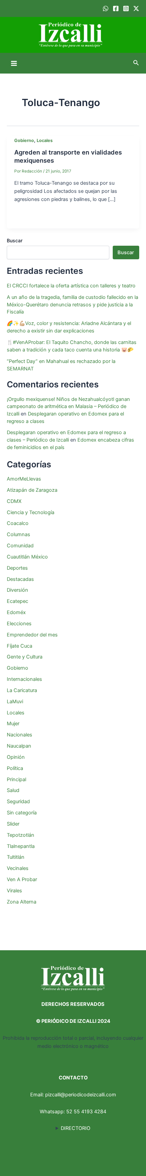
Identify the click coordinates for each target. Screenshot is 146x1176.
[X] (48, 217)
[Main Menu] (14, 63)
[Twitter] (136, 8)
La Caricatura (22, 690)
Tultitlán (15, 857)
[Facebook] (116, 8)
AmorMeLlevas (24, 479)
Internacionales (24, 679)
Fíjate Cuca (19, 646)
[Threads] (89, 217)
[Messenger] (75, 217)
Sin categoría (22, 813)
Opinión (16, 757)
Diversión (17, 590)
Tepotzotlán (20, 835)
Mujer (13, 724)
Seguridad (18, 801)
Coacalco (18, 523)
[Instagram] (126, 8)
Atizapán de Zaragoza (32, 490)
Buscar (14, 240)
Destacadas (20, 579)
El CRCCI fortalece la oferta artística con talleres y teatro (71, 286)
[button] (136, 63)
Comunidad (20, 546)
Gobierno (24, 140)
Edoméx (16, 612)
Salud (13, 790)
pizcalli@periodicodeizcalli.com (80, 1095)
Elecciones (19, 624)
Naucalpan (19, 746)
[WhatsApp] (106, 8)
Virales (14, 891)
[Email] (34, 217)
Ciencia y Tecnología (30, 512)
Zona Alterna (21, 902)
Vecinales (18, 868)
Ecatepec (17, 601)
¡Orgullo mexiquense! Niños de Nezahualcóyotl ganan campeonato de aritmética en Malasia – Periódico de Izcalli (68, 406)
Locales (45, 140)
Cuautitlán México (27, 557)
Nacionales (19, 735)
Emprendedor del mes (32, 635)
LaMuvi (15, 701)
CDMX (14, 501)
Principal (16, 779)
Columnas (18, 534)
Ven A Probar (22, 879)
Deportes (17, 568)
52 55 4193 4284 (86, 1112)
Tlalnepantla (21, 846)
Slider (13, 824)
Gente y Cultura (24, 657)
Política (15, 768)
